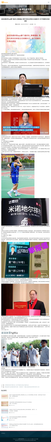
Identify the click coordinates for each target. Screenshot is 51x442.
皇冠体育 (22, 440)
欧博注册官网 (25, 12)
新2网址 (34, 440)
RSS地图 (31, 439)
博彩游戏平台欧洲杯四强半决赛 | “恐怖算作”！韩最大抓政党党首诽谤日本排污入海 (22, 387)
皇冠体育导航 (18, 440)
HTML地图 (36, 439)
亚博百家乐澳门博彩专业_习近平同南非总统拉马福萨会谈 (17, 385)
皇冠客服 (31, 440)
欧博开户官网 (31, 12)
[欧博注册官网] (4, 2)
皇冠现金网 (26, 440)
